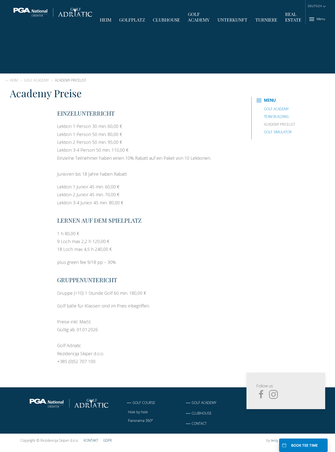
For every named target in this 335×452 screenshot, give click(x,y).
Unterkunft (232, 20)
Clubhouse (166, 20)
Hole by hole (138, 412)
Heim (105, 20)
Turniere (266, 20)
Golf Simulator (278, 132)
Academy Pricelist (279, 124)
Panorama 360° (140, 420)
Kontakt (91, 440)
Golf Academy (199, 17)
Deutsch (315, 6)
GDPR (107, 440)
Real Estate (293, 17)
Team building (276, 116)
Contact (199, 423)
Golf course (143, 402)
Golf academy (204, 402)
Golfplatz (132, 20)
